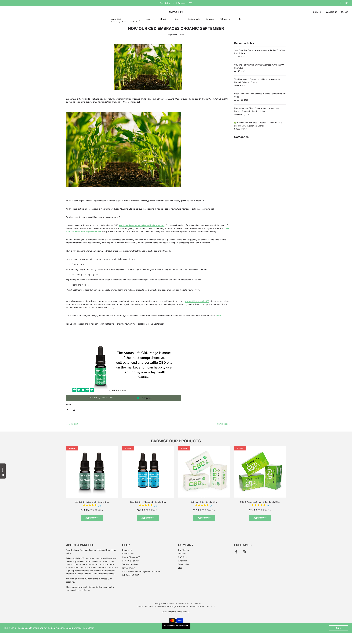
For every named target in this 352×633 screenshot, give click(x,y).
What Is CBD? (128, 553)
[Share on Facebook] (67, 410)
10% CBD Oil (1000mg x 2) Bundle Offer (148, 502)
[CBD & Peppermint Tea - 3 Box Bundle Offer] (260, 472)
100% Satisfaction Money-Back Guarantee (141, 571)
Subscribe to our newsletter (176, 625)
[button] (92, 505)
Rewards (182, 553)
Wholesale (182, 561)
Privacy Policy (128, 568)
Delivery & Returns (130, 561)
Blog (180, 568)
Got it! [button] (338, 628)
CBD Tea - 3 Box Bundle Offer (204, 502)
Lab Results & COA (130, 575)
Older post (73, 424)
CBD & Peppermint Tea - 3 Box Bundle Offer (260, 502)
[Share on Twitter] (74, 410)
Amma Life (176, 12)
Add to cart (92, 518)
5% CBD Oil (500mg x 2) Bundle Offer (92, 502)
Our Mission (183, 550)
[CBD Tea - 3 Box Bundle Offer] (204, 472)
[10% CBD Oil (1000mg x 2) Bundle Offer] (148, 472)
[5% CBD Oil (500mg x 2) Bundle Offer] (92, 472)
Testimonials (183, 564)
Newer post (222, 424)
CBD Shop (182, 557)
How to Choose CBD (131, 557)
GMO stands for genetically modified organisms (141, 225)
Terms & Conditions (130, 564)
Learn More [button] (88, 628)
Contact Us (127, 550)
